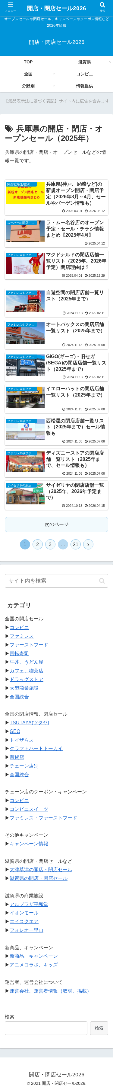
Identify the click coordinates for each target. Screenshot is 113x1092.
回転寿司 (19, 653)
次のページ (57, 524)
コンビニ (19, 627)
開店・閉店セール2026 (56, 8)
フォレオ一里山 (26, 930)
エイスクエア (24, 921)
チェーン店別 (24, 765)
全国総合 (19, 696)
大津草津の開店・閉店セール (41, 869)
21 (75, 544)
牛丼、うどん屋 (26, 662)
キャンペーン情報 (29, 843)
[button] (102, 580)
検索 (9, 1016)
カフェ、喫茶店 (26, 670)
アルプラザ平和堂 (29, 904)
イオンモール (24, 912)
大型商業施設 (24, 688)
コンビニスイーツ (29, 809)
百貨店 (17, 757)
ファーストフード (29, 644)
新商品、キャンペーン (34, 956)
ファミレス (22, 636)
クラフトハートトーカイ (36, 748)
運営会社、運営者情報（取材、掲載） (51, 990)
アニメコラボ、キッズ (34, 964)
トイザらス (22, 740)
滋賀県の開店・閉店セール (38, 878)
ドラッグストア (26, 679)
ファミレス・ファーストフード (43, 817)
